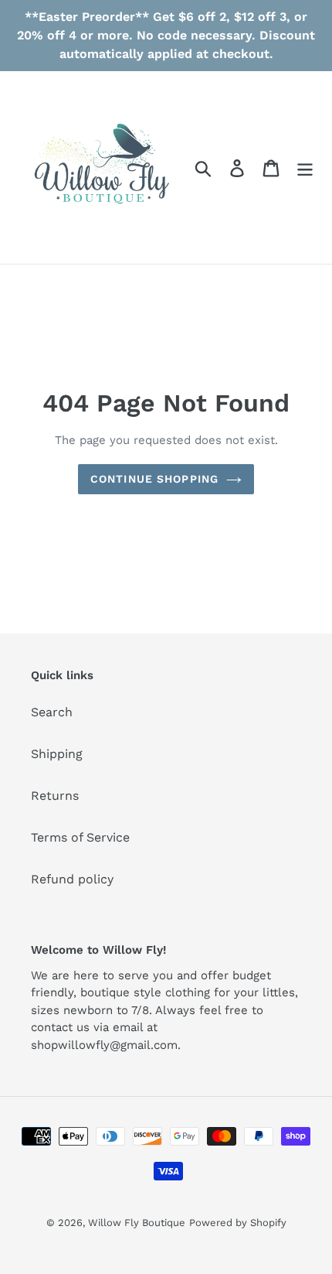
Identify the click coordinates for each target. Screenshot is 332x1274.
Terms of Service (80, 837)
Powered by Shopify (237, 1222)
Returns (55, 795)
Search (52, 712)
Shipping (57, 753)
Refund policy (72, 879)
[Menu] (305, 167)
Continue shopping (154, 479)
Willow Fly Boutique (136, 1222)
